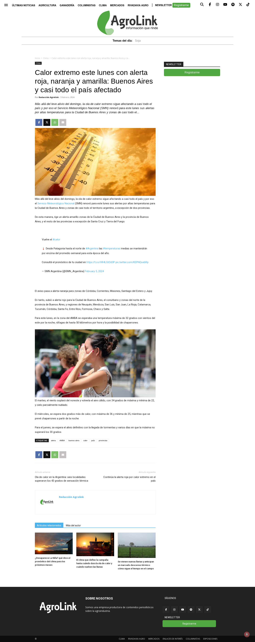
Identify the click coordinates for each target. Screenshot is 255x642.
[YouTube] (182, 609)
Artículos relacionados (49, 525)
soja (138, 41)
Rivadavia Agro (138, 5)
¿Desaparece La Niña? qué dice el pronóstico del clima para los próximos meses (52, 561)
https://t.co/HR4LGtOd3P (101, 262)
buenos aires (74, 440)
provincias (103, 440)
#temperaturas (111, 248)
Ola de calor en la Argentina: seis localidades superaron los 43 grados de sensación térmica (61, 479)
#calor (56, 239)
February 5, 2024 (94, 271)
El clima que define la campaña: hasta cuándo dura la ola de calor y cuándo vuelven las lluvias (94, 563)
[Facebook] (166, 609)
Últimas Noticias (23, 5)
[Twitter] (199, 609)
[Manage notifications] (247, 634)
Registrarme (181, 5)
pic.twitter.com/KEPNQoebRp (132, 262)
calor (85, 440)
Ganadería (67, 5)
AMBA (62, 440)
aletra (53, 440)
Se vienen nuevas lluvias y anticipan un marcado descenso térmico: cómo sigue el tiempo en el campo (136, 565)
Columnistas (86, 5)
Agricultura (47, 5)
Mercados (117, 5)
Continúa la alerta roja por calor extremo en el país (129, 479)
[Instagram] (174, 609)
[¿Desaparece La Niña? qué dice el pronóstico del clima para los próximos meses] (54, 553)
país (93, 440)
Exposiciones (210, 638)
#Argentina (92, 248)
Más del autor (73, 525)
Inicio (37, 58)
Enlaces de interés (172, 638)
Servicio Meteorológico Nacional (55, 203)
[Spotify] (191, 609)
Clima (103, 5)
